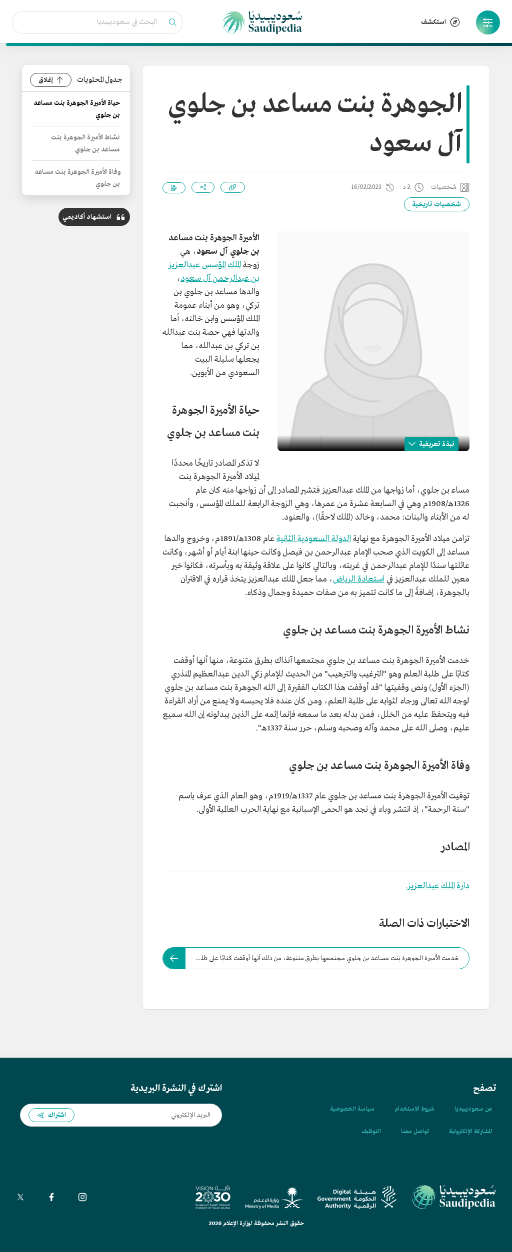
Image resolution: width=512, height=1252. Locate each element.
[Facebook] (51, 1197)
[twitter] (20, 1197)
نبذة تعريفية (437, 444)
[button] (488, 22)
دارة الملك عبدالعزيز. (438, 886)
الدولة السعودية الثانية (313, 539)
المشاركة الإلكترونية (470, 1131)
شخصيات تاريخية (436, 204)
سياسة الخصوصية (352, 1109)
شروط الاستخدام (414, 1109)
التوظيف (371, 1131)
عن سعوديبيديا (473, 1109)
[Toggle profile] (488, 22)
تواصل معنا (415, 1131)
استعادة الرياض (358, 579)
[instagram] (82, 1197)
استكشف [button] (433, 22)
